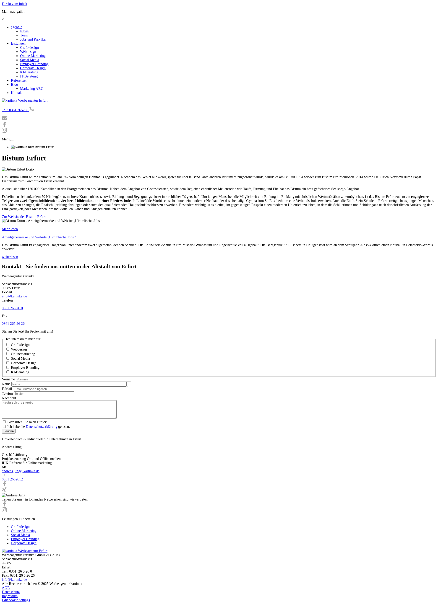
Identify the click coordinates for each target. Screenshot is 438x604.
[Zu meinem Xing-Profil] (4, 491)
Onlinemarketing (23, 354)
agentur (16, 27)
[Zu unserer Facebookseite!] (4, 125)
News (24, 31)
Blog (14, 84)
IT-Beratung (29, 76)
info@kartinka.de (14, 296)
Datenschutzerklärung (41, 426)
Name (6, 384)
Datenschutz (11, 592)
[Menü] (12, 140)
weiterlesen (10, 257)
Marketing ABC (31, 88)
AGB (6, 588)
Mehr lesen (10, 229)
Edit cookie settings (16, 600)
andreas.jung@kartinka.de (20, 471)
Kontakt (17, 93)
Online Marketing (33, 56)
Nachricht (9, 398)
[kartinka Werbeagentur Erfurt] (24, 100)
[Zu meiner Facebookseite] (4, 485)
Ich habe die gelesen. (38, 426)
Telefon (7, 393)
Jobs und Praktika (33, 39)
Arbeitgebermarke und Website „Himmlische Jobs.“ (39, 237)
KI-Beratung (29, 72)
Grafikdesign (29, 47)
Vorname (8, 379)
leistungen (18, 43)
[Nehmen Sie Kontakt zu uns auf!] (4, 119)
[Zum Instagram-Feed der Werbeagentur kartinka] (4, 511)
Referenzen (19, 80)
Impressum (10, 596)
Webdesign (28, 52)
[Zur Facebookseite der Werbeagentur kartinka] (4, 505)
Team (24, 35)
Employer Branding (34, 64)
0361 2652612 (12, 479)
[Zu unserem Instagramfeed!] (4, 131)
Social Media (29, 60)
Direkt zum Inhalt (14, 4)
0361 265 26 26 (13, 323)
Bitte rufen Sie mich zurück (27, 422)
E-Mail (7, 389)
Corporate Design (33, 68)
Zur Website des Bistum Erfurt (24, 217)
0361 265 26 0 (12, 308)
